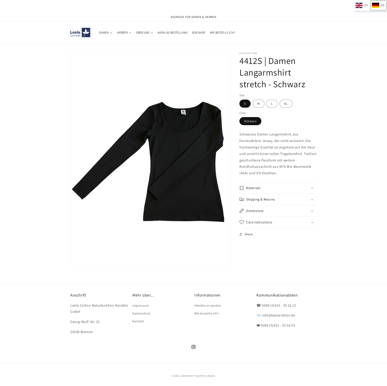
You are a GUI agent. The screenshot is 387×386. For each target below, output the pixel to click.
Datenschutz (141, 313)
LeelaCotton (186, 375)
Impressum (140, 305)
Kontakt (138, 321)
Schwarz (250, 121)
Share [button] (249, 234)
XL (286, 103)
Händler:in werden (207, 305)
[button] (278, 188)
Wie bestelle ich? (206, 313)
